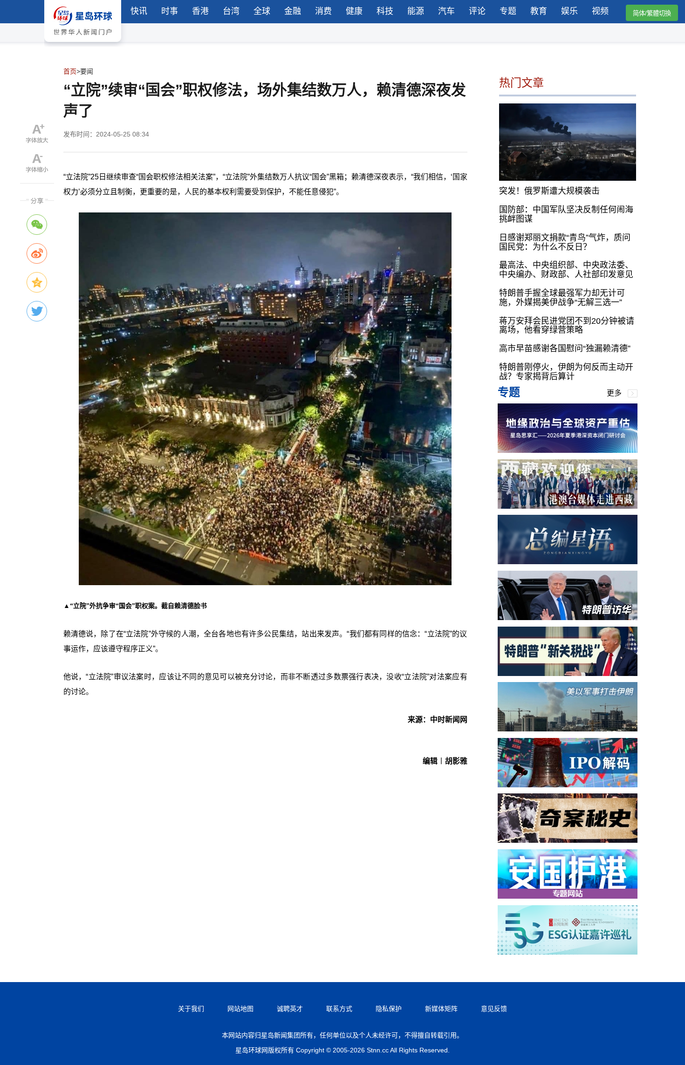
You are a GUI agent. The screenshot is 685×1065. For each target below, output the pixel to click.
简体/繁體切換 (652, 13)
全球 (261, 11)
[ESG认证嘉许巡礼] (567, 952)
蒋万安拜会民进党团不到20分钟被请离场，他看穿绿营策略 (566, 325)
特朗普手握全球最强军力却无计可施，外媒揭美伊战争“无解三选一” (562, 297)
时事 (169, 11)
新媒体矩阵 (441, 1008)
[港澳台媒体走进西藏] (567, 506)
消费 (323, 11)
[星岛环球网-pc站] (82, 44)
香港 (200, 11)
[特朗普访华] (567, 617)
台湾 (231, 11)
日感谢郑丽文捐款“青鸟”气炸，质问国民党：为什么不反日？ (564, 242)
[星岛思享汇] (567, 450)
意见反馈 (494, 1008)
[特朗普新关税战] (567, 673)
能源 (415, 11)
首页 (69, 71)
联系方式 (339, 1008)
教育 (538, 11)
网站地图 (240, 1008)
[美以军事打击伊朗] (567, 729)
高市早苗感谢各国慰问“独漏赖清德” (564, 348)
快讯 (138, 11)
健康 (354, 11)
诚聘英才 (290, 1008)
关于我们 (191, 1008)
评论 (477, 11)
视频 (600, 11)
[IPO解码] (567, 785)
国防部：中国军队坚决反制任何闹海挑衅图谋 (566, 214)
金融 (292, 11)
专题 (508, 11)
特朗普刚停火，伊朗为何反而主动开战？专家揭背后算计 (566, 371)
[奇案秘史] (567, 840)
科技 (385, 11)
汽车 (446, 11)
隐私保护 (389, 1008)
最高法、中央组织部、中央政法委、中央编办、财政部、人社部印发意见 (566, 269)
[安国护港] (567, 896)
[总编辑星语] (567, 562)
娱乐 (569, 11)
